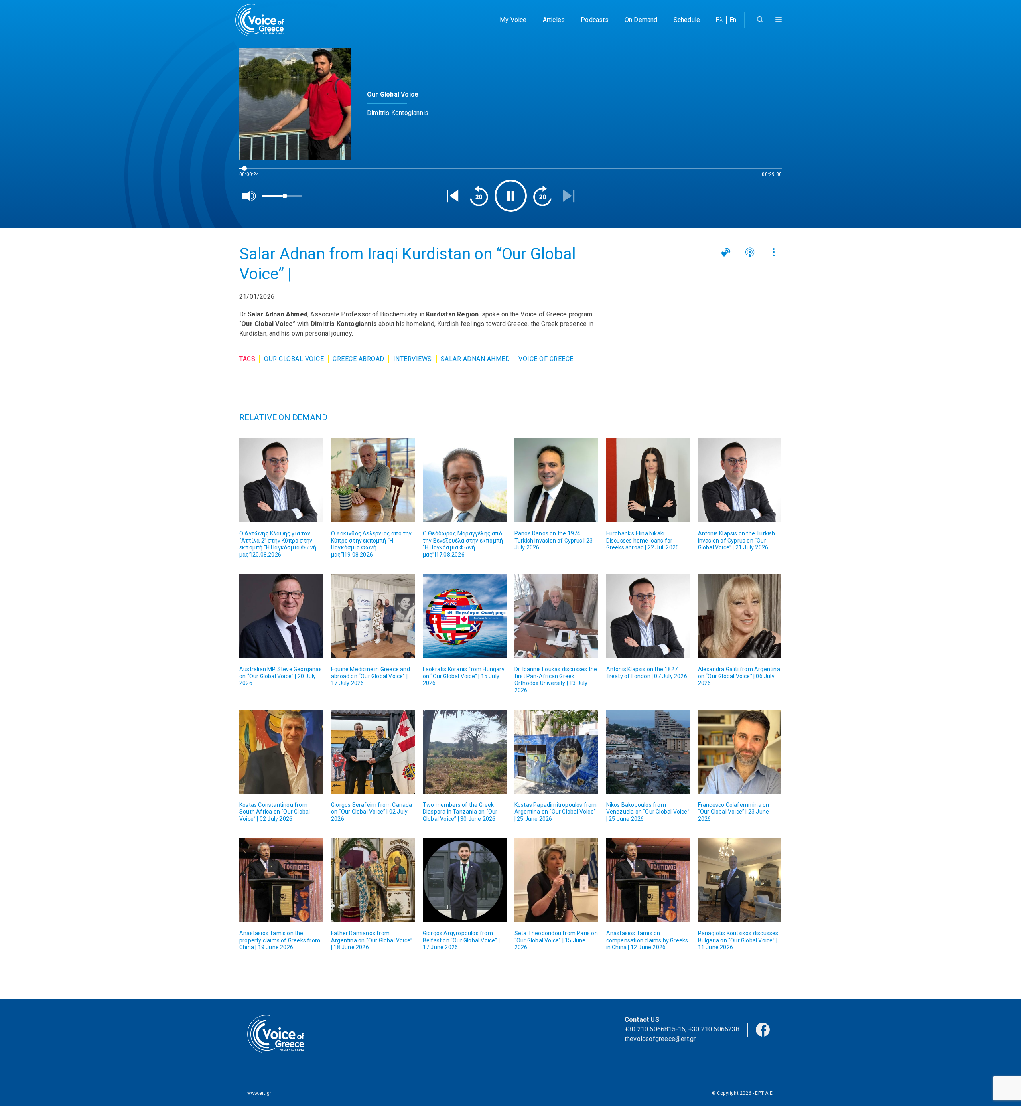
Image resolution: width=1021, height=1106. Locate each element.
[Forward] (542, 196)
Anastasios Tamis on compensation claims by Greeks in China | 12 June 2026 (647, 940)
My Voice (513, 20)
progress (252, 172)
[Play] (510, 195)
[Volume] (249, 196)
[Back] (453, 196)
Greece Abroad (358, 359)
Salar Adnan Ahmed (475, 359)
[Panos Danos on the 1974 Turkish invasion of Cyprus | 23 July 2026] (556, 480)
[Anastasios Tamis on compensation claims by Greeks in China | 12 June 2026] (648, 880)
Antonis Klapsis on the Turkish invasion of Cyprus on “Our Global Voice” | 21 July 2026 (736, 540)
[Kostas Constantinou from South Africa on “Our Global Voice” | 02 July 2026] (281, 752)
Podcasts (595, 20)
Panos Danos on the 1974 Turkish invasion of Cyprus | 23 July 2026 (553, 540)
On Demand (641, 20)
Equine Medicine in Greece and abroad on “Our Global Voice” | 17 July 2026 (370, 676)
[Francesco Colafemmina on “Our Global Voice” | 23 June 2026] (740, 752)
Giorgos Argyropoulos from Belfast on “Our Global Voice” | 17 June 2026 (461, 940)
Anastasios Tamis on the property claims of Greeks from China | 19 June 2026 (279, 940)
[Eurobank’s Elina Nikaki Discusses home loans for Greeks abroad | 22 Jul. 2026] (648, 480)
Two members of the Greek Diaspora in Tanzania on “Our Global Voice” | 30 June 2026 (460, 812)
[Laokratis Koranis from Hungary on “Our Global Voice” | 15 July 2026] (465, 616)
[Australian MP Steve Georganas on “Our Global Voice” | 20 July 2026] (281, 616)
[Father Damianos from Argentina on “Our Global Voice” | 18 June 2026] (373, 880)
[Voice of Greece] (262, 20)
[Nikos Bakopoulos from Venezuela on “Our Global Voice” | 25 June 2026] (648, 752)
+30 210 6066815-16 (655, 1029)
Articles (554, 20)
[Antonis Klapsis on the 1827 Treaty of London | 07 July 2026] (648, 616)
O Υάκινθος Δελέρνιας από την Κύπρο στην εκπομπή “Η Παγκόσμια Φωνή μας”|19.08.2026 (371, 544)
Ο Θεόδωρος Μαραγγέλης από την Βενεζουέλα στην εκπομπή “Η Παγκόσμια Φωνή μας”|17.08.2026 (463, 544)
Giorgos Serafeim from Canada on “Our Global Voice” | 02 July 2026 (371, 812)
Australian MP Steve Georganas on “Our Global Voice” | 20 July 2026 (280, 676)
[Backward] (479, 196)
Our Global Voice (294, 359)
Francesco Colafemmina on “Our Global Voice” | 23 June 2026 (733, 812)
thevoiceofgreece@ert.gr (660, 1039)
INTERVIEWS (412, 359)
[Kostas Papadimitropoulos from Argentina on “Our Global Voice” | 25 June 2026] (556, 752)
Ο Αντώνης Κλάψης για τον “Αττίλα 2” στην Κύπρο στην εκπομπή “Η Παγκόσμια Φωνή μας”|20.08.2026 (277, 544)
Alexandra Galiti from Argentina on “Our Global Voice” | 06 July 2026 (739, 676)
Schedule (687, 20)
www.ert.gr (259, 1093)
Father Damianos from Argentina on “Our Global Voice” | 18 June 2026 (371, 940)
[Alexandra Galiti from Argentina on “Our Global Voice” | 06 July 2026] (740, 616)
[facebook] (763, 1029)
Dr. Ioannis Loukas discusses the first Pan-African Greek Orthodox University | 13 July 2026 (555, 679)
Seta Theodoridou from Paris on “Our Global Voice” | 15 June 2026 (556, 940)
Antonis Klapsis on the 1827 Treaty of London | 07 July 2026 (646, 672)
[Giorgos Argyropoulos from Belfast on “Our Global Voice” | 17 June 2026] (465, 880)
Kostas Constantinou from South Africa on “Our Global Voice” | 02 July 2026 (274, 812)
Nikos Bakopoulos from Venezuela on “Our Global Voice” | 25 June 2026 (648, 812)
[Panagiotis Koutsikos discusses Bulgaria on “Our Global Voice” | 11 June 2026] (740, 880)
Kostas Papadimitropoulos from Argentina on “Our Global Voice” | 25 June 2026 (555, 812)
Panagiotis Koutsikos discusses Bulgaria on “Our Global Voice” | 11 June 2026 (738, 940)
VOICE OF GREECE (546, 359)
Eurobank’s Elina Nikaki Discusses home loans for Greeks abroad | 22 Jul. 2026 (642, 540)
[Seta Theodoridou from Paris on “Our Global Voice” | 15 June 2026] (556, 880)
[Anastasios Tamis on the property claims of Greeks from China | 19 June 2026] (281, 880)
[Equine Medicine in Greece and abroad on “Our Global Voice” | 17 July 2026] (373, 616)
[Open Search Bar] (760, 20)
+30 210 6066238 (713, 1029)
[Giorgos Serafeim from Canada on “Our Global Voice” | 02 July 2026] (373, 752)
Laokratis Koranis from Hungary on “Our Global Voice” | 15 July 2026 (464, 676)
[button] (778, 20)
